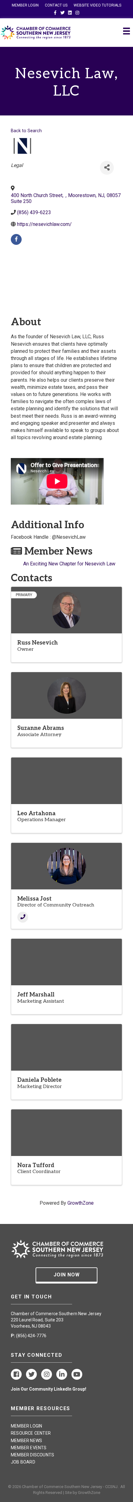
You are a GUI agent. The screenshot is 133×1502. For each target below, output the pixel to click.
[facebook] (16, 239)
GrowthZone (80, 1203)
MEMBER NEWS (26, 1440)
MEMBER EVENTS (29, 1447)
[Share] (107, 168)
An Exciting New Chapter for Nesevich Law (69, 564)
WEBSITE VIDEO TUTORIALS (97, 5)
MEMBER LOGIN (25, 5)
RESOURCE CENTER (31, 1433)
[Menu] (126, 31)
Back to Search (26, 130)
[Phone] (22, 917)
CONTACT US (56, 5)
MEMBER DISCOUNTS (32, 1454)
